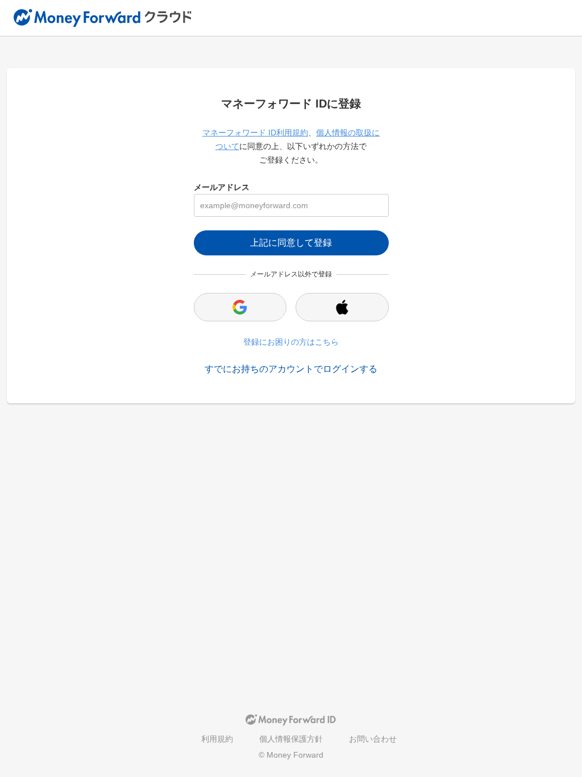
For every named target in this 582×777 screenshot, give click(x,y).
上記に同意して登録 (291, 242)
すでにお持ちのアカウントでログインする (291, 369)
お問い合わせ (373, 738)
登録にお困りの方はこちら (291, 341)
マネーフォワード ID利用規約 (255, 132)
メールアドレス (222, 187)
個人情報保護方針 (291, 738)
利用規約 (217, 738)
